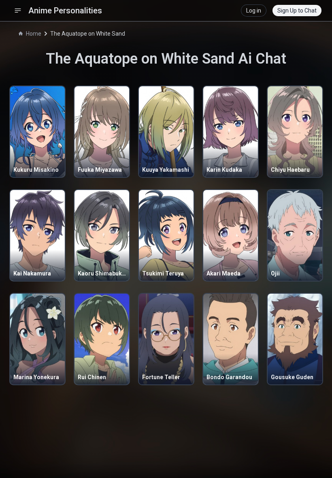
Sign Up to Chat (297, 10)
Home (33, 33)
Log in (253, 10)
